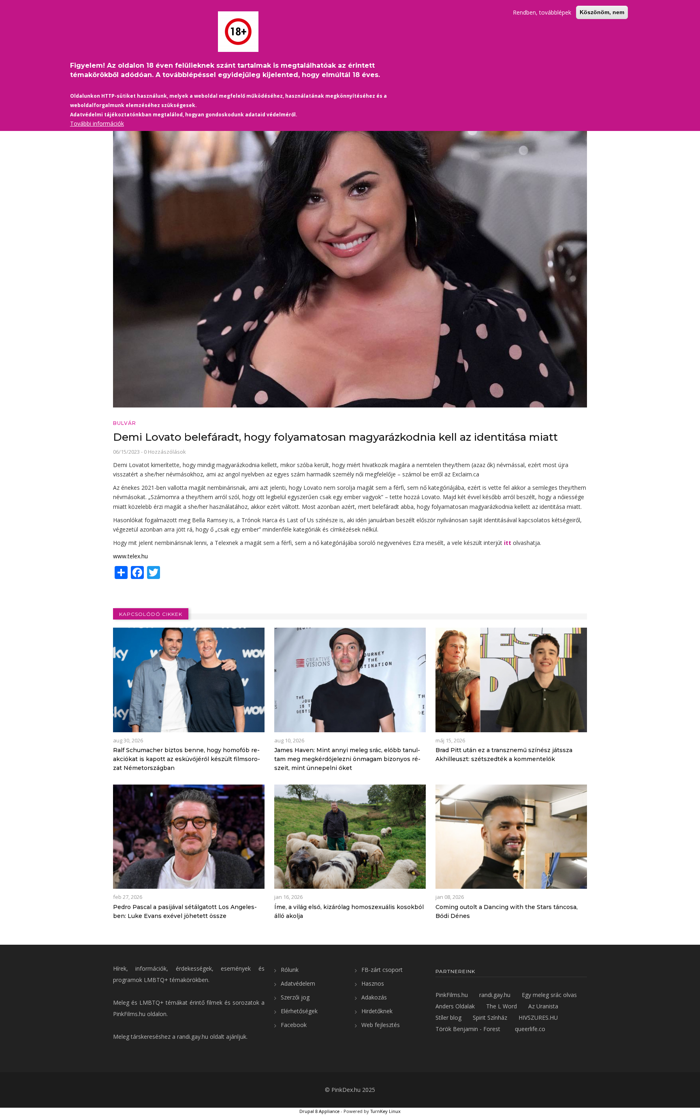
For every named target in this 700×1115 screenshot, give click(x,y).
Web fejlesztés (380, 1025)
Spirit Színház (490, 1017)
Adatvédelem (298, 983)
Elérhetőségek (299, 1011)
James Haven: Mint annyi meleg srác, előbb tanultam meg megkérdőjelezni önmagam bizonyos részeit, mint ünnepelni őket (347, 759)
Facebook (294, 1025)
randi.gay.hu (192, 1036)
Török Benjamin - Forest (467, 1029)
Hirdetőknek (377, 1011)
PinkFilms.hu (129, 1014)
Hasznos (372, 983)
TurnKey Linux (385, 1111)
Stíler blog (448, 1017)
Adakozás (374, 997)
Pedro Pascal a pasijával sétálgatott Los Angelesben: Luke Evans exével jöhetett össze (185, 911)
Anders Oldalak (455, 1006)
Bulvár (124, 423)
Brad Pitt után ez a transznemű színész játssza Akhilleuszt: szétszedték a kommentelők (503, 754)
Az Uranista (543, 1006)
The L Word (501, 1006)
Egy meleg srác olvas (549, 995)
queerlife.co (530, 1029)
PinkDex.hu (346, 1090)
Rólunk (290, 969)
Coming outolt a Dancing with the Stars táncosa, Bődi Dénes (506, 911)
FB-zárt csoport (382, 969)
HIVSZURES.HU (538, 1017)
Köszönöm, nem (602, 12)
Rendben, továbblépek (542, 12)
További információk (97, 123)
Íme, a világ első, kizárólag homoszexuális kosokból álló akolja (349, 911)
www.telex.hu (130, 556)
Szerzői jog (295, 997)
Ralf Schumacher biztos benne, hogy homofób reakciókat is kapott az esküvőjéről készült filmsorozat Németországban (186, 759)
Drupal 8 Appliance (319, 1111)
